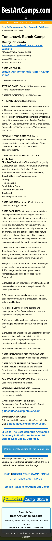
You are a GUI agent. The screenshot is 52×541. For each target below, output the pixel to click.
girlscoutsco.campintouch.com (21, 410)
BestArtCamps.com (12, 27)
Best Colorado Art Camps (36, 27)
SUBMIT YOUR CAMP (25, 474)
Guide (24, 533)
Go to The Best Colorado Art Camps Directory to (25, 435)
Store (32, 533)
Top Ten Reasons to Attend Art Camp (26, 486)
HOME (7, 474)
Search (15, 533)
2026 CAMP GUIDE (30, 478)
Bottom (26, 536)
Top (8, 533)
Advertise (41, 533)
